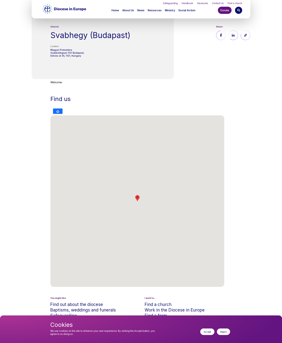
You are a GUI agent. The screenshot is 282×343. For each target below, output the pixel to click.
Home (115, 10)
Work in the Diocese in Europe (175, 309)
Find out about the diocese (76, 304)
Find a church (235, 3)
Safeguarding (170, 3)
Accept (207, 331)
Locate (58, 111)
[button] (128, 10)
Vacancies (202, 3)
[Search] (238, 10)
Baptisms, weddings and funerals (83, 309)
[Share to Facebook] (221, 35)
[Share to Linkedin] (233, 35)
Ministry (170, 10)
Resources (155, 10)
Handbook (187, 3)
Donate (224, 10)
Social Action (186, 10)
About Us (128, 10)
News (140, 10)
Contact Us (218, 3)
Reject (223, 331)
